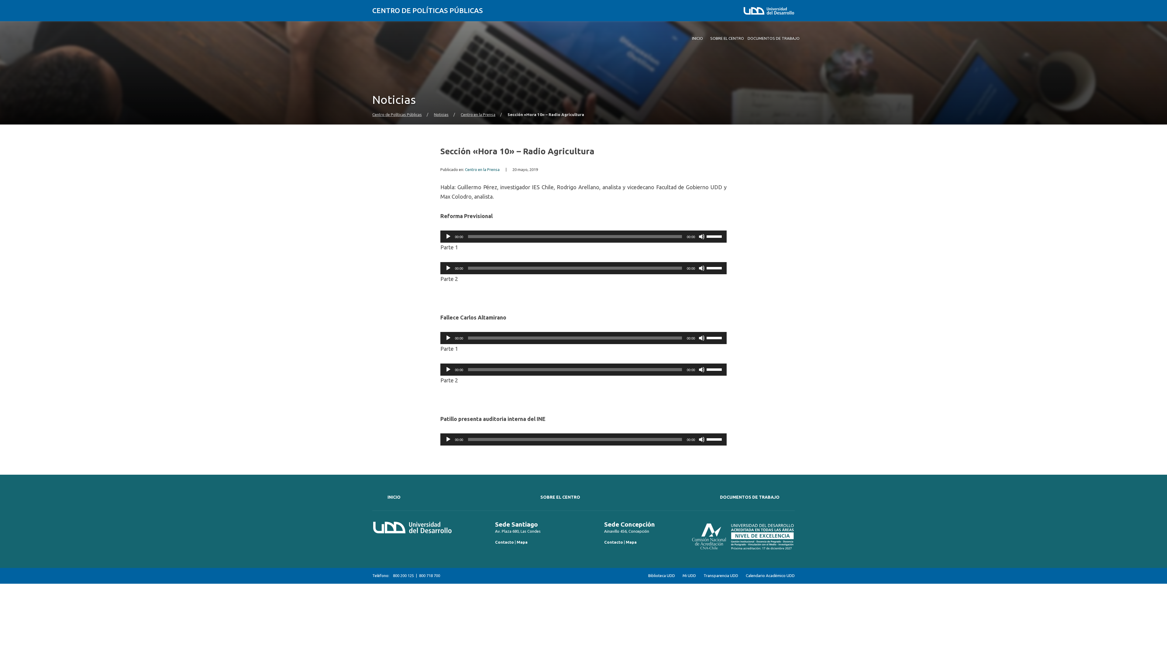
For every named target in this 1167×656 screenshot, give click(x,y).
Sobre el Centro (560, 497)
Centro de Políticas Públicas (427, 10)
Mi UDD (689, 575)
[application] (583, 237)
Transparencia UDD (721, 575)
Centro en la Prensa (478, 114)
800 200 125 (403, 575)
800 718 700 (429, 575)
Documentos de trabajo (750, 497)
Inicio (394, 497)
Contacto (504, 542)
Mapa (522, 542)
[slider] (715, 236)
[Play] (448, 237)
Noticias (441, 114)
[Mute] (702, 237)
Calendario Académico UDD (770, 575)
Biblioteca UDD (661, 575)
